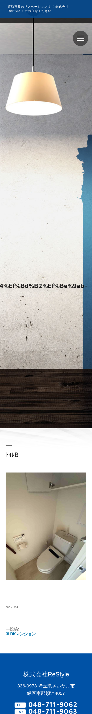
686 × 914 (12, 607)
